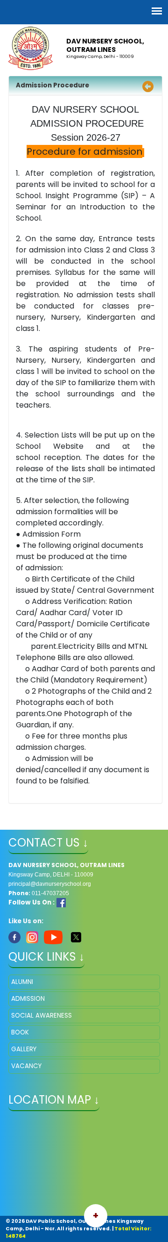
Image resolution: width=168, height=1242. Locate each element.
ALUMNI (22, 981)
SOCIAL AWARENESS (41, 1015)
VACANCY (26, 1066)
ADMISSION (28, 998)
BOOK (20, 1032)
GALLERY (23, 1049)
